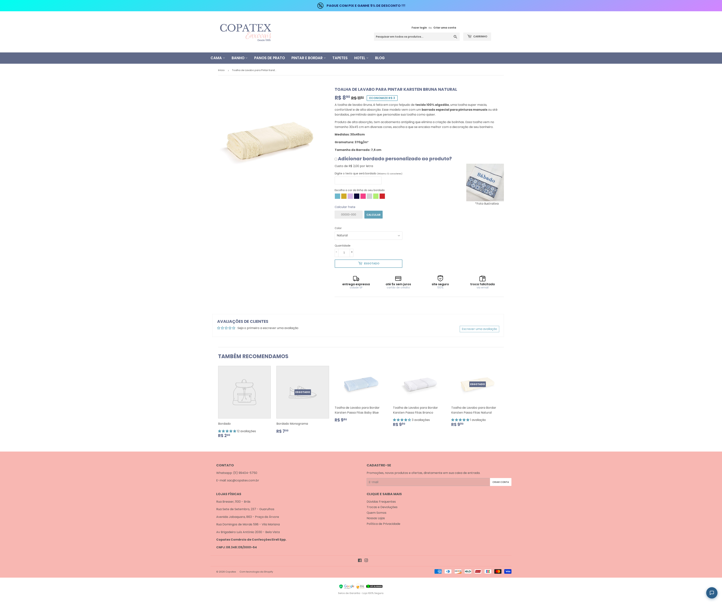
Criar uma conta (444, 28)
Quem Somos (376, 513)
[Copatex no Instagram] (366, 561)
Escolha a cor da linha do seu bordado (360, 190)
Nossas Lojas (376, 518)
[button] (227, 431)
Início (221, 70)
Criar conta (500, 482)
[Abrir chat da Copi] (711, 592)
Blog (380, 58)
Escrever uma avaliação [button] (479, 329)
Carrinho (480, 36)
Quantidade (342, 245)
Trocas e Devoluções (382, 507)
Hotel (360, 58)
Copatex (230, 571)
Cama (217, 58)
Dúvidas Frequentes (381, 501)
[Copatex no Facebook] (360, 561)
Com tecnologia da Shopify (256, 571)
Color (338, 228)
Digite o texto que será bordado (368, 173)
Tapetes (340, 58)
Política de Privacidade (383, 524)
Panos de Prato (269, 58)
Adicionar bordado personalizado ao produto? (395, 158)
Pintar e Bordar (307, 58)
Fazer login (419, 28)
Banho (238, 58)
